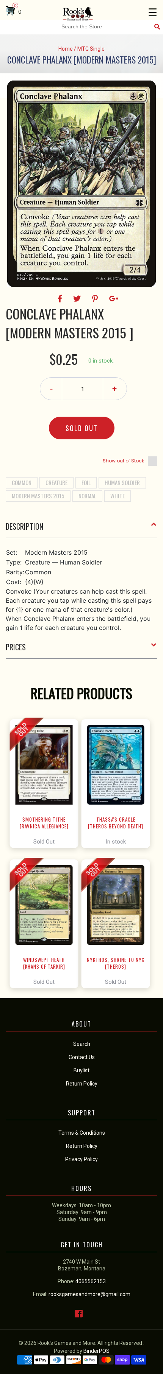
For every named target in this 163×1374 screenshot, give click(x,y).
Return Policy (81, 1146)
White (117, 496)
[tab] (81, 529)
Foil (86, 482)
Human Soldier (122, 482)
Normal (87, 496)
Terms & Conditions (81, 1133)
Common (21, 482)
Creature (56, 482)
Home (65, 49)
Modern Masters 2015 (38, 496)
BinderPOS (96, 1351)
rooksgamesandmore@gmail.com (89, 1294)
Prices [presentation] (16, 647)
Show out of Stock (123, 460)
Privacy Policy (81, 1159)
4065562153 (90, 1281)
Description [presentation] (24, 526)
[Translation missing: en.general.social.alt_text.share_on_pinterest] (96, 298)
